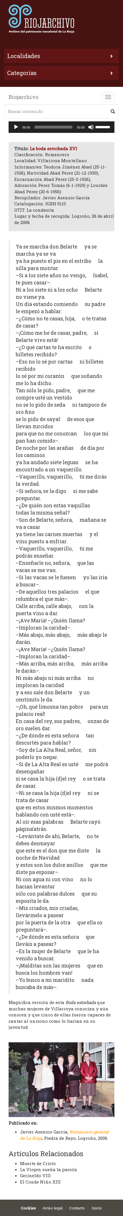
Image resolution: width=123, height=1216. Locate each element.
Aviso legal (53, 1208)
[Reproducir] (16, 127)
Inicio (97, 1208)
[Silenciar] (91, 127)
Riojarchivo (23, 96)
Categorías (22, 73)
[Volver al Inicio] (61, 18)
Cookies (28, 1208)
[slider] (104, 126)
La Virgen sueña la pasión (48, 1169)
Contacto (77, 1208)
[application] (61, 127)
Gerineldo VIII (35, 1175)
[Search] (112, 111)
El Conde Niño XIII (40, 1182)
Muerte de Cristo (38, 1163)
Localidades (23, 56)
